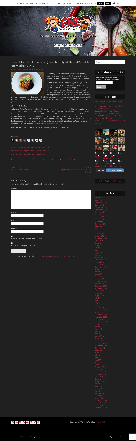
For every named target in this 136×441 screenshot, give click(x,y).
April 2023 (98, 214)
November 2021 (101, 238)
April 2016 (98, 391)
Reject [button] (107, 3)
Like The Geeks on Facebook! (110, 181)
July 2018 (98, 326)
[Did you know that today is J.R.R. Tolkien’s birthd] (106, 140)
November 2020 (101, 262)
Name (14, 212)
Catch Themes (120, 437)
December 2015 (101, 400)
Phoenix (72, 159)
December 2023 (101, 210)
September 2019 (101, 293)
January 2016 (100, 398)
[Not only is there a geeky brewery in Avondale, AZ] (106, 155)
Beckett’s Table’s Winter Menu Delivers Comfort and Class (30, 147)
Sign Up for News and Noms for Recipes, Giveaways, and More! (108, 78)
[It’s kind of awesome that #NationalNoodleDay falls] (113, 132)
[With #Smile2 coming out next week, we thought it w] (98, 132)
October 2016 (100, 377)
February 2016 (100, 396)
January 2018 (100, 341)
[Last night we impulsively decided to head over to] (98, 163)
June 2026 (98, 200)
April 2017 (98, 362)
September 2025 (101, 202)
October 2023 (100, 212)
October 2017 (100, 348)
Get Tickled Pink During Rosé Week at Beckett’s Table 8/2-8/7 (31, 151)
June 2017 (98, 357)
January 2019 (100, 312)
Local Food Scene (18, 159)
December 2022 (101, 219)
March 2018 (99, 336)
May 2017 (98, 360)
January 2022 (100, 236)
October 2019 (100, 291)
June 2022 (98, 229)
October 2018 (100, 319)
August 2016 (99, 381)
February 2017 (100, 367)
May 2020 (98, 274)
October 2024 (100, 205)
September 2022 (101, 226)
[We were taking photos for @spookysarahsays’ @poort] (121, 140)
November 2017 (101, 346)
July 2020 (98, 272)
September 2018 (101, 322)
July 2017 (98, 355)
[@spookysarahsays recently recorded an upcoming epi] (121, 148)
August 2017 (99, 353)
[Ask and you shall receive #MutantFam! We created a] (106, 163)
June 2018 (98, 329)
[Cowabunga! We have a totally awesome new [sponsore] (98, 140)
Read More (115, 3)
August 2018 (99, 324)
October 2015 (100, 405)
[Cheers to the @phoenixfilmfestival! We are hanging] (106, 148)
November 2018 (101, 317)
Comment (15, 188)
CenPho (46, 159)
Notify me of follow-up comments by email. (27, 239)
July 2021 (98, 248)
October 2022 (100, 224)
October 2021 (100, 241)
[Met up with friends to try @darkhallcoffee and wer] (121, 132)
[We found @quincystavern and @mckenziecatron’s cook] (121, 155)
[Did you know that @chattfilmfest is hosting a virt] (121, 163)
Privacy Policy (101, 422)
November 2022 (101, 222)
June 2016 (98, 386)
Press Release (79, 159)
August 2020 (99, 269)
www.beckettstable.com (53, 123)
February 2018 (100, 338)
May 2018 (98, 331)
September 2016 (101, 379)
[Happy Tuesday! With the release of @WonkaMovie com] (98, 148)
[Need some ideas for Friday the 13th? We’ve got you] (113, 163)
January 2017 (100, 369)
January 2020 (100, 284)
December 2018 (101, 315)
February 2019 (100, 310)
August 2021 (99, 245)
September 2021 (101, 243)
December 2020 (101, 260)
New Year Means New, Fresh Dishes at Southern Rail (28, 154)
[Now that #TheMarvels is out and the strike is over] (113, 148)
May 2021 (98, 253)
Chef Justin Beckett (54, 159)
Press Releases (28, 159)
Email (14, 220)
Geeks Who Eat (26, 437)
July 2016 (98, 384)
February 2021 (100, 257)
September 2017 (101, 350)
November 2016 (101, 374)
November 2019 (101, 288)
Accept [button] (101, 3)
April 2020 (98, 276)
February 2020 (100, 281)
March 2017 (99, 365)
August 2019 (99, 295)
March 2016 (99, 393)
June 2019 (98, 300)
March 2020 (99, 279)
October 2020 (100, 264)
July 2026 (98, 198)
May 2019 (98, 303)
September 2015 (101, 408)
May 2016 (98, 388)
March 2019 (99, 307)
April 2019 (98, 305)
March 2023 (99, 217)
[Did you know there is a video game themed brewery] (113, 155)
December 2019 (101, 286)
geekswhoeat (27, 69)
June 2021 (98, 250)
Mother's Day (65, 159)
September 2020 (101, 267)
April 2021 (98, 255)
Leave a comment (38, 69)
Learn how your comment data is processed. (57, 256)
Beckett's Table (39, 159)
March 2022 (99, 233)
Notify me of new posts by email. (23, 245)
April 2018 (98, 334)
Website (14, 228)
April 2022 (98, 231)
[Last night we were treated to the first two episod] (113, 140)
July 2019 (98, 298)
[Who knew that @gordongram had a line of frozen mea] (98, 155)
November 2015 (101, 403)
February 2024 (100, 207)
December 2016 (101, 372)
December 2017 (101, 343)
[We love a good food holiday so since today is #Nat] (106, 132)
